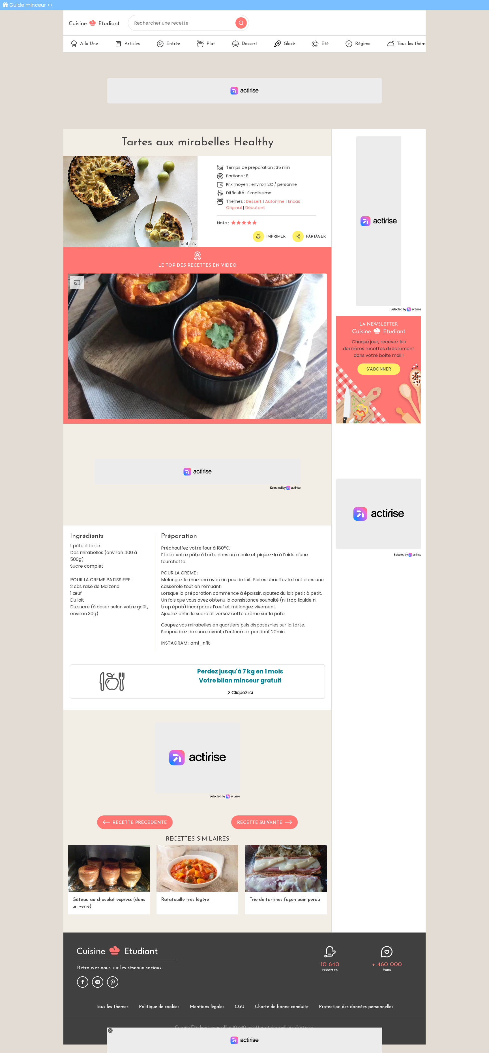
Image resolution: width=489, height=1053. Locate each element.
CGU (239, 1007)
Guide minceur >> (30, 5)
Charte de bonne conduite (281, 1007)
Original (234, 207)
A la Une (89, 44)
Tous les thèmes (413, 44)
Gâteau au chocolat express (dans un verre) (108, 903)
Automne (274, 201)
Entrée (173, 44)
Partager (316, 236)
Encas (294, 201)
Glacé (289, 44)
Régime (362, 44)
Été (325, 44)
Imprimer (276, 236)
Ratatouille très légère (185, 899)
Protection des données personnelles (356, 1007)
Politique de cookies (159, 1007)
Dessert (249, 44)
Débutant (255, 207)
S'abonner (378, 369)
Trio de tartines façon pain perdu (285, 899)
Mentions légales (207, 1007)
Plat (211, 44)
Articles (132, 44)
